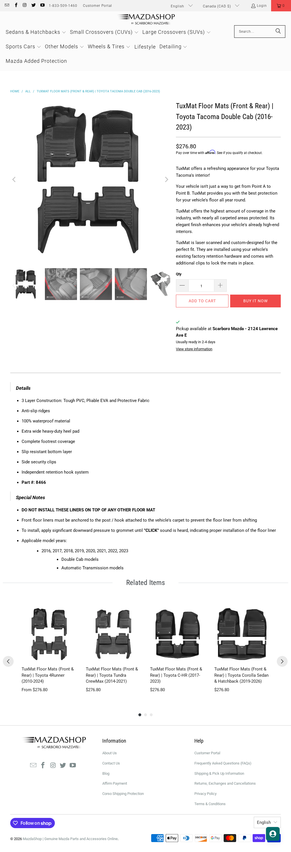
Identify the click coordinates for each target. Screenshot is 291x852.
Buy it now (255, 301)
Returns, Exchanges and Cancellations (225, 783)
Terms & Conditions (210, 804)
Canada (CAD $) (217, 6)
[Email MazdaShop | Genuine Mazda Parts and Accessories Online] (6, 6)
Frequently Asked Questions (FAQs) (222, 763)
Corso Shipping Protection (123, 793)
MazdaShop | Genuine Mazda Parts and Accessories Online (70, 839)
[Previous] (14, 179)
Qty (179, 274)
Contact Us (111, 763)
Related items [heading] (145, 582)
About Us (109, 753)
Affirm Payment (114, 783)
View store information (194, 349)
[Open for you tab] (273, 834)
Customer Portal (97, 6)
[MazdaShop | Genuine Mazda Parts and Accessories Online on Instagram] (24, 6)
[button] (281, 5)
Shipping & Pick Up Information (219, 773)
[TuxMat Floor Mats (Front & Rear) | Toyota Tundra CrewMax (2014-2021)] (113, 634)
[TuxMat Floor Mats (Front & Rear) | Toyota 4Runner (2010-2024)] (49, 634)
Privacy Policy (205, 793)
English (178, 6)
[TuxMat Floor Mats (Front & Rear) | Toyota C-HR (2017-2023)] (177, 634)
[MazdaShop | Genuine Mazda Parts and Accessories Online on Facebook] (15, 6)
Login (262, 6)
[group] (49, 650)
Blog (105, 773)
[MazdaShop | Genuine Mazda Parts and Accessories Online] (146, 19)
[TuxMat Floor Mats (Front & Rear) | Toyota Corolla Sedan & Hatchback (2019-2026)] (241, 634)
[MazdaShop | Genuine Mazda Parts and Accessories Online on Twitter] (33, 6)
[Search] (278, 31)
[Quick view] (71, 656)
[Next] (166, 179)
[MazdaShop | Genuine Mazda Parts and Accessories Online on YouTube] (42, 6)
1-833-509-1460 (63, 6)
